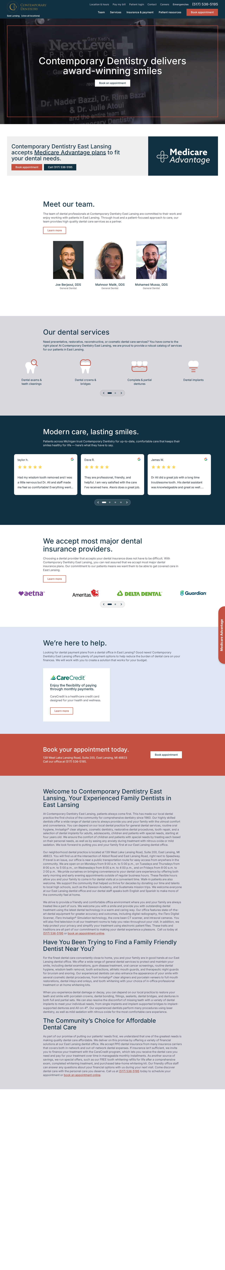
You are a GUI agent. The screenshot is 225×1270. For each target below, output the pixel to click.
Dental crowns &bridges (85, 381)
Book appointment (26, 167)
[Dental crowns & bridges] (85, 366)
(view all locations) (30, 15)
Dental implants (193, 380)
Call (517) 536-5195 (60, 167)
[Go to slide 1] (110, 393)
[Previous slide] (104, 393)
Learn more (54, 230)
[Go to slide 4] (110, 502)
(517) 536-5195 (76, 761)
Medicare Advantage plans (70, 152)
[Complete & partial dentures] (139, 366)
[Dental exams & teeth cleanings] (31, 366)
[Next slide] (121, 393)
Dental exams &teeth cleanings (31, 381)
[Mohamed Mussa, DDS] (151, 262)
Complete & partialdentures (139, 381)
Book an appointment (112, 83)
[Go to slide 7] (115, 502)
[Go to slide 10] (121, 502)
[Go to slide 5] (115, 393)
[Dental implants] (193, 366)
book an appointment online (86, 933)
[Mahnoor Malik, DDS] (110, 262)
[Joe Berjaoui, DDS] (68, 262)
